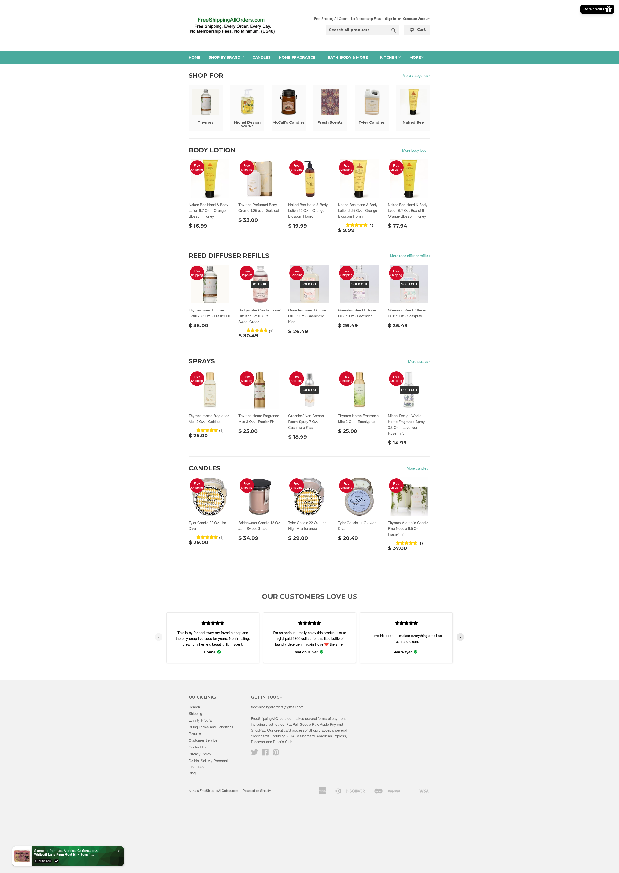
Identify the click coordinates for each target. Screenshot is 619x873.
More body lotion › (416, 150)
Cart (421, 29)
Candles (261, 57)
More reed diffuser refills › (410, 255)
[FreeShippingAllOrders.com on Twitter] (254, 753)
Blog (192, 772)
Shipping (195, 713)
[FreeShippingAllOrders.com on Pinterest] (276, 753)
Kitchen (389, 57)
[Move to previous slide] (158, 638)
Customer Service (203, 740)
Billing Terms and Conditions (211, 726)
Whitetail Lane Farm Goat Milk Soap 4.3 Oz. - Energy (64, 854)
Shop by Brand (225, 57)
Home (194, 57)
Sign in (390, 18)
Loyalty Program (202, 720)
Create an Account (416, 18)
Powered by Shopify (257, 790)
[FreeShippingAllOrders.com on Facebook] (265, 753)
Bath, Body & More (348, 57)
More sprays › (419, 361)
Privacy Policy (200, 753)
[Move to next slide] (460, 638)
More (415, 57)
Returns (195, 733)
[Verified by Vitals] (56, 861)
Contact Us (197, 746)
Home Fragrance (298, 57)
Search (194, 706)
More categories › (416, 75)
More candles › (418, 468)
